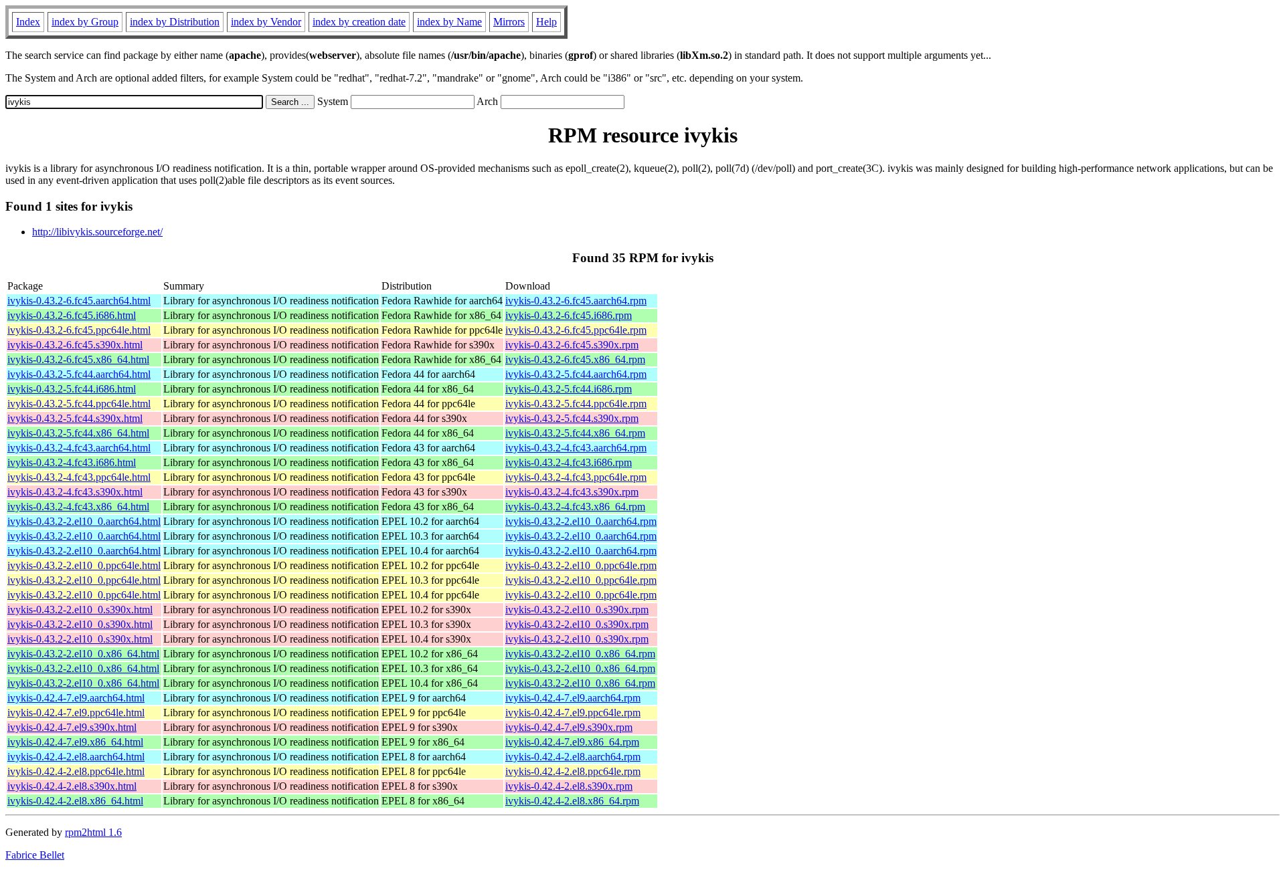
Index (28, 21)
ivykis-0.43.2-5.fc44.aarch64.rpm (576, 374)
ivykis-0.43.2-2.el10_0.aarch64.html (84, 521)
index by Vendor (266, 21)
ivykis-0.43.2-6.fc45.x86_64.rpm (575, 359)
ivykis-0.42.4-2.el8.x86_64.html (75, 800)
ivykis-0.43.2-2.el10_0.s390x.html (80, 609)
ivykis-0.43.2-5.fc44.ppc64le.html (79, 403)
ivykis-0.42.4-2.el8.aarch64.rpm (572, 756)
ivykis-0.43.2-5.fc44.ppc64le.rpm (576, 403)
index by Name (449, 21)
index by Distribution (175, 21)
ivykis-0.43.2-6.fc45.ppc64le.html (79, 330)
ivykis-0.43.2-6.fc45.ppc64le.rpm (576, 330)
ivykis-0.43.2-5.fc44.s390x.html (75, 418)
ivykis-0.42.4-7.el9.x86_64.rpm (572, 742)
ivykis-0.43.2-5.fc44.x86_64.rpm (575, 433)
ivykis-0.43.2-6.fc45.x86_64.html (78, 359)
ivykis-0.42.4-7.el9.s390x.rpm (568, 727)
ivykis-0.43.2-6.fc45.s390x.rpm (571, 344)
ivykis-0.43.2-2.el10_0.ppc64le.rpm (581, 565)
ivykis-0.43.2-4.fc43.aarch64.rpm (576, 447)
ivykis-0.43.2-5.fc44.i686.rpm (568, 389)
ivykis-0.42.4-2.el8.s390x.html (72, 786)
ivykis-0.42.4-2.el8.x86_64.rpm (572, 800)
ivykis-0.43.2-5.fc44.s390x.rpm (571, 418)
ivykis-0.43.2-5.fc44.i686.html (71, 389)
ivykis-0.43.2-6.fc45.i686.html (71, 315)
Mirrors (509, 21)
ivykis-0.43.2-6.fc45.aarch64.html (79, 300)
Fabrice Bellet (34, 855)
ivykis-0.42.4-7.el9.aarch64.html (76, 697)
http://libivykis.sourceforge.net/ (97, 231)
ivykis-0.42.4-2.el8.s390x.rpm (568, 786)
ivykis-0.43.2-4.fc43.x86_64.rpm (575, 506)
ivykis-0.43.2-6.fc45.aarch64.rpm (576, 300)
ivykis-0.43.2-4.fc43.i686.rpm (568, 462)
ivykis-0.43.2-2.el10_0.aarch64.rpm (581, 521)
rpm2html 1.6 (93, 832)
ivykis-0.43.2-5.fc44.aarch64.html (79, 374)
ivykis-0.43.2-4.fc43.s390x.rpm (571, 492)
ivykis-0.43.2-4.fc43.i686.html (71, 462)
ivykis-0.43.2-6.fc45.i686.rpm (568, 315)
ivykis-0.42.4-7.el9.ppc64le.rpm (572, 712)
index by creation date (359, 21)
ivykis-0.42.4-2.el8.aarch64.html (76, 756)
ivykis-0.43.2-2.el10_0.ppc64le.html (84, 565)
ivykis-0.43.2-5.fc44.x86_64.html (78, 433)
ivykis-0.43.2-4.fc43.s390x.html (75, 492)
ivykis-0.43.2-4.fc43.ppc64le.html (79, 477)
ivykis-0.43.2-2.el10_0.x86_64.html (83, 653)
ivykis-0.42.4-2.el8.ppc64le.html (76, 771)
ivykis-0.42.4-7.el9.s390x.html (72, 727)
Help (546, 21)
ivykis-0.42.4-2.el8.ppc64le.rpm (572, 771)
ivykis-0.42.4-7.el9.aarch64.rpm (572, 697)
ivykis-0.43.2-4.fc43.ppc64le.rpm (576, 477)
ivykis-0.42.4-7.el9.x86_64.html (75, 742)
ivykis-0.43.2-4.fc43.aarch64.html (79, 447)
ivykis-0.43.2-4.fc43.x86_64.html (78, 506)
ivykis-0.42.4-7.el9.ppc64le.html (76, 712)
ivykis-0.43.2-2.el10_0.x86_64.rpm (580, 653)
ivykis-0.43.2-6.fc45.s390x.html (75, 344)
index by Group (85, 21)
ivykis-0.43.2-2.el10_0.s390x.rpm (577, 609)
